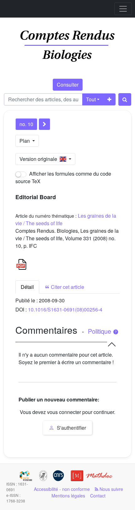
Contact (97, 495)
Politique (100, 331)
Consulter (67, 84)
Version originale (39, 158)
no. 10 (26, 124)
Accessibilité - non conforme (62, 489)
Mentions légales (68, 495)
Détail (27, 286)
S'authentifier (71, 427)
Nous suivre (110, 489)
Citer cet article (67, 286)
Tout (91, 99)
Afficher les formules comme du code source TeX (63, 177)
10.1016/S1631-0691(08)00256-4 (65, 309)
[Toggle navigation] (123, 9)
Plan (25, 140)
